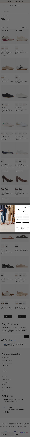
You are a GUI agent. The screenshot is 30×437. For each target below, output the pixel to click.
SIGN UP (22, 222)
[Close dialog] (29, 206)
